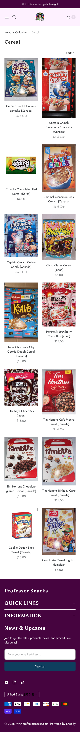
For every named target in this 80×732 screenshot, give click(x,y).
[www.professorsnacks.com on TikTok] (25, 682)
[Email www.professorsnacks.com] (8, 682)
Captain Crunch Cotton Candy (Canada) (21, 264)
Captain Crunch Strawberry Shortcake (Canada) (59, 127)
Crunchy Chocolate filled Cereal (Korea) (21, 191)
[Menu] (6, 17)
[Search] (14, 17)
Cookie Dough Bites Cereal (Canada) (21, 549)
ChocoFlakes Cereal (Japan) (58, 267)
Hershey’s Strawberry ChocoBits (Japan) (59, 333)
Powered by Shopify (63, 724)
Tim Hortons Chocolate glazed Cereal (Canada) (21, 488)
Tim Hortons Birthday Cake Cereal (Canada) (59, 492)
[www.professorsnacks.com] (40, 17)
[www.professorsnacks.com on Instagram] (17, 682)
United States (20, 694)
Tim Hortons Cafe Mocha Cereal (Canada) (59, 421)
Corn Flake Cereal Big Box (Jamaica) (59, 562)
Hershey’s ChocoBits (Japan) (21, 413)
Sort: (68, 53)
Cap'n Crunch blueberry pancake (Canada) (21, 108)
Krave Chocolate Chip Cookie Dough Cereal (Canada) (21, 351)
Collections (21, 32)
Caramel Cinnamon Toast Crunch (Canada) (59, 199)
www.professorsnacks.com (32, 724)
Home (7, 32)
